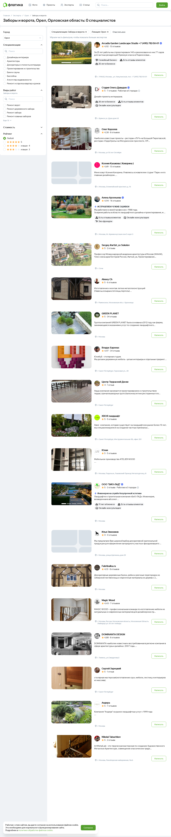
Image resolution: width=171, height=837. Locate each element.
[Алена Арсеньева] (109, 215)
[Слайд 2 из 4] (69, 503)
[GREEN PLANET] (109, 325)
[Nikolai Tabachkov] (109, 748)
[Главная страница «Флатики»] (13, 5)
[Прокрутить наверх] (166, 832)
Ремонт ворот (13, 105)
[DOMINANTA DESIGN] (109, 646)
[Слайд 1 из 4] (63, 503)
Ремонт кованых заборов (19, 116)
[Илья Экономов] (109, 543)
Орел (26, 15)
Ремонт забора (14, 112)
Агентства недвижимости (19, 79)
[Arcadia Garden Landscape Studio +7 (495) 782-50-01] (109, 60)
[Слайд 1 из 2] (66, 62)
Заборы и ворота (39, 15)
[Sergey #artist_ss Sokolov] (109, 257)
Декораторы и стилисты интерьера (23, 65)
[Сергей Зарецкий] (109, 680)
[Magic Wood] (109, 612)
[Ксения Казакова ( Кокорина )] (109, 175)
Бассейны (11, 76)
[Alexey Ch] (109, 291)
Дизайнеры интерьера (18, 57)
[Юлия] (109, 462)
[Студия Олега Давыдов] (109, 102)
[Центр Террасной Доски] (109, 393)
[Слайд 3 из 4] (74, 503)
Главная (6, 15)
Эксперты (17, 15)
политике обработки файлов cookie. (35, 830)
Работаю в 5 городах (127, 90)
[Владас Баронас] (109, 359)
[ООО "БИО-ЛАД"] (109, 502)
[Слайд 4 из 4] (79, 503)
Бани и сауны (13, 72)
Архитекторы (13, 61)
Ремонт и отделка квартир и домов (23, 83)
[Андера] (109, 714)
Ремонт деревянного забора (20, 109)
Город (6, 32)
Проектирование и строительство (23, 68)
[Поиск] (98, 5)
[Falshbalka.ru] (109, 577)
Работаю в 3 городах (126, 487)
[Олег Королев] (109, 141)
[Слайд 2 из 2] (76, 62)
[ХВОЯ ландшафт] (109, 427)
